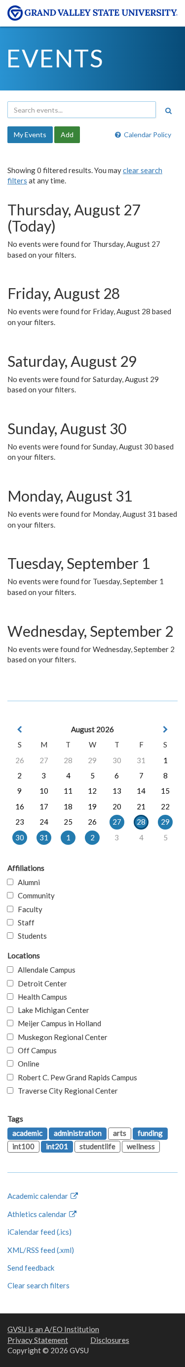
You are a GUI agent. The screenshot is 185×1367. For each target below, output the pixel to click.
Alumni (26, 882)
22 (165, 806)
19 (92, 806)
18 (68, 806)
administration (78, 1133)
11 (68, 790)
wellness (141, 1146)
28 (68, 760)
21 (141, 806)
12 (92, 790)
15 (165, 790)
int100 (23, 1146)
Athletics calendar (37, 1214)
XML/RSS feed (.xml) (40, 1250)
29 (92, 760)
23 (19, 821)
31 (141, 760)
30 (116, 760)
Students (30, 935)
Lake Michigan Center (51, 1010)
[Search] (168, 110)
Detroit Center (40, 983)
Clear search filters (38, 1285)
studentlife (97, 1146)
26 (19, 760)
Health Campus (40, 996)
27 (43, 760)
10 (43, 790)
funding (150, 1133)
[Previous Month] (19, 729)
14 (141, 790)
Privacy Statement (37, 1340)
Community (34, 895)
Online (26, 1063)
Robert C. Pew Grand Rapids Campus (75, 1077)
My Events (30, 134)
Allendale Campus (44, 969)
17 (43, 806)
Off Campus (35, 1050)
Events (55, 58)
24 (43, 821)
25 (68, 821)
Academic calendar (38, 1195)
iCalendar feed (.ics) (39, 1231)
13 (116, 790)
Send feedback (30, 1267)
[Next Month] (165, 729)
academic (27, 1133)
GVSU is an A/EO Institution (53, 1329)
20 (116, 806)
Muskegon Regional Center (60, 1037)
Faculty (27, 909)
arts (119, 1133)
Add (67, 134)
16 (19, 806)
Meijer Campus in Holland (57, 1023)
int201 (57, 1146)
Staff (24, 922)
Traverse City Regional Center (65, 1090)
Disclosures (109, 1340)
